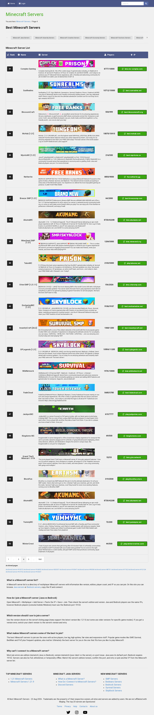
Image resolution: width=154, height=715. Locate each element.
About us (93, 706)
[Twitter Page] (68, 713)
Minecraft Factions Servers (120, 38)
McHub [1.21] (28, 133)
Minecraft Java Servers (21, 38)
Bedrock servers (34, 587)
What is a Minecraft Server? (71, 679)
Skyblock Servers (114, 690)
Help (75, 706)
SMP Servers (112, 679)
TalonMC (28, 263)
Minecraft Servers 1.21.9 (22, 682)
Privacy (67, 706)
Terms (59, 706)
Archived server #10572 (14, 569)
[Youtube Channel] (85, 713)
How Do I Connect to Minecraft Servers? (77, 682)
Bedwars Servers (114, 682)
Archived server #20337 (50, 569)
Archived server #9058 (85, 569)
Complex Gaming (28, 69)
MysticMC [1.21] (28, 155)
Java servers (18, 587)
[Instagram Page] (77, 713)
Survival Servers (113, 687)
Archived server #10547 (32, 572)
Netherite (28, 177)
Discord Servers (65, 685)
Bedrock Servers (113, 685)
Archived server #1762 (119, 569)
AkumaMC (28, 220)
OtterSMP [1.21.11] (28, 285)
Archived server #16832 (32, 569)
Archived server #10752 (14, 572)
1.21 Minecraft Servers (21, 679)
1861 (40, 559)
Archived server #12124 (137, 569)
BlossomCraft (28, 112)
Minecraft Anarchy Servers (44, 38)
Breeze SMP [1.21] (28, 198)
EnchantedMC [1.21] (28, 306)
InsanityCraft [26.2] (28, 328)
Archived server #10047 (68, 569)
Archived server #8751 (102, 569)
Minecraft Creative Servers (69, 38)
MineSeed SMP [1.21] (28, 241)
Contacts (83, 706)
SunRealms (28, 90)
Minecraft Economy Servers (95, 38)
